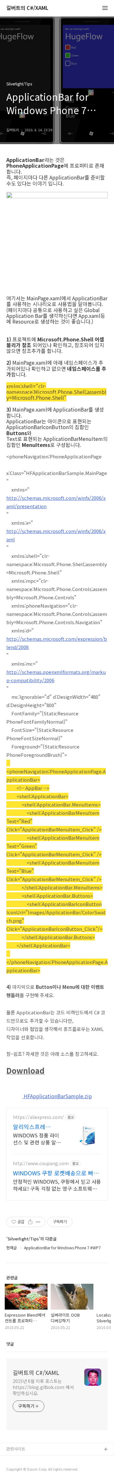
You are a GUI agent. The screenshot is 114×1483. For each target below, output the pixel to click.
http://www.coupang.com (41, 1163)
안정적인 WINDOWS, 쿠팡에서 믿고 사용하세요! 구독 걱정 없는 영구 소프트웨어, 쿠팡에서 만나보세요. (57, 1185)
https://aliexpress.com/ (38, 1117)
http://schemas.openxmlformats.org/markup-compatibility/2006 (56, 675)
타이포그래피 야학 (22, 1460)
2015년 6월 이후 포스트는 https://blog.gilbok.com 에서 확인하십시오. (43, 1387)
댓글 (10, 1344)
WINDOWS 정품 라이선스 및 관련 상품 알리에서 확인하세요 (37, 1138)
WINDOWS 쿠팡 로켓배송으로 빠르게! (56, 1173)
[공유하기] (30, 1222)
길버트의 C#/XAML (27, 8)
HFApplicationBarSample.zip (57, 1096)
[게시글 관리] (38, 1222)
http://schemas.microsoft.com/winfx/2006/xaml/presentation (55, 501)
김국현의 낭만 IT (21, 1470)
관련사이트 (15, 1449)
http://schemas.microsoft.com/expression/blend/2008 (56, 642)
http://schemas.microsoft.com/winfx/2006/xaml (55, 535)
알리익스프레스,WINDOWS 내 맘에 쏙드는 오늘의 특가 (37, 1126)
